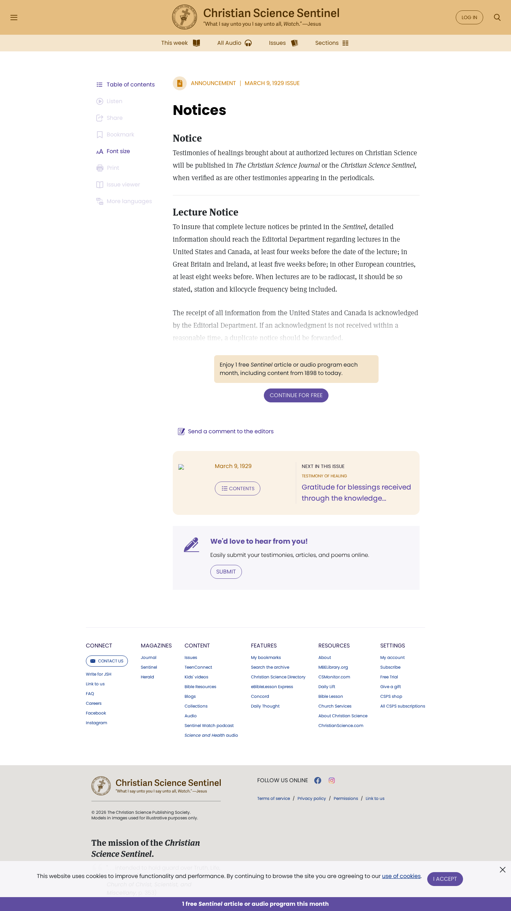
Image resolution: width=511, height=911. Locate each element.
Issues (191, 657)
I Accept (445, 879)
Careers (94, 703)
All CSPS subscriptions (402, 706)
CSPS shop (391, 696)
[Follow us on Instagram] (331, 780)
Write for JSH (98, 674)
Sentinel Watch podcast (209, 726)
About (324, 657)
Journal (148, 657)
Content (197, 646)
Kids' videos (196, 677)
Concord (260, 696)
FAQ (90, 694)
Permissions (346, 798)
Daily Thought (265, 706)
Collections (196, 706)
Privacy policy (312, 798)
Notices (199, 110)
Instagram (96, 723)
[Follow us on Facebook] (318, 780)
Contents (241, 488)
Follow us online (282, 780)
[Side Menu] (14, 17)
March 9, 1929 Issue (272, 83)
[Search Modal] (497, 17)
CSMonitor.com (334, 677)
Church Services (334, 706)
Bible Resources (200, 687)
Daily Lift (326, 687)
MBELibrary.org (333, 667)
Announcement (213, 83)
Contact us (110, 661)
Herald (147, 677)
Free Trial (389, 677)
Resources (334, 646)
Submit (226, 572)
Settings (392, 646)
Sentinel (149, 667)
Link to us (95, 684)
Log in (469, 17)
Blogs (190, 696)
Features (264, 646)
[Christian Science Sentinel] (255, 17)
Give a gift (390, 687)
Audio (191, 716)
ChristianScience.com (340, 726)
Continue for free (296, 395)
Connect (99, 646)
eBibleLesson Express (272, 687)
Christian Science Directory (278, 677)
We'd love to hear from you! (259, 541)
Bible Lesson (330, 696)
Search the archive (270, 667)
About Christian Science (342, 716)
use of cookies (401, 876)
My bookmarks (266, 657)
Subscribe (390, 667)
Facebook (96, 713)
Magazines (156, 646)
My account (392, 657)
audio (211, 735)
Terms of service (273, 798)
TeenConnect (198, 667)
